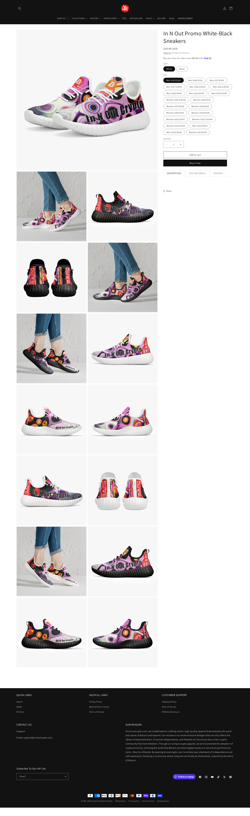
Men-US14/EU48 (174, 132)
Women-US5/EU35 (198, 132)
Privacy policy (133, 801)
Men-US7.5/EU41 (174, 87)
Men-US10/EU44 (174, 93)
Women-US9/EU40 (175, 113)
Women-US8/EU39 (200, 106)
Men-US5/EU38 (173, 80)
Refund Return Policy (99, 706)
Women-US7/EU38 (175, 106)
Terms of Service (96, 711)
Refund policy (120, 801)
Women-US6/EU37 (202, 100)
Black (182, 69)
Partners (20, 711)
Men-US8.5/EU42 (198, 87)
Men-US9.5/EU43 (221, 87)
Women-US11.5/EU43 (202, 119)
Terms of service (148, 801)
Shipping (167, 53)
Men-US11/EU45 (196, 93)
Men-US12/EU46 (219, 93)
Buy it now (195, 163)
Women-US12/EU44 (175, 126)
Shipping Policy (169, 701)
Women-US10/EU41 (200, 113)
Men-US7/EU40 (217, 80)
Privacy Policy (95, 701)
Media (19, 706)
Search (19, 701)
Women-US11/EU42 (175, 119)
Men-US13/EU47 (200, 126)
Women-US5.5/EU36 (176, 100)
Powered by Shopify (105, 801)
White (169, 69)
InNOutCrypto (92, 801)
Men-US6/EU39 (195, 80)
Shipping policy (163, 801)
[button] (19, 8)
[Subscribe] (65, 776)
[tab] (174, 173)
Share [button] (169, 191)
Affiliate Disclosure (171, 711)
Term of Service (169, 706)
